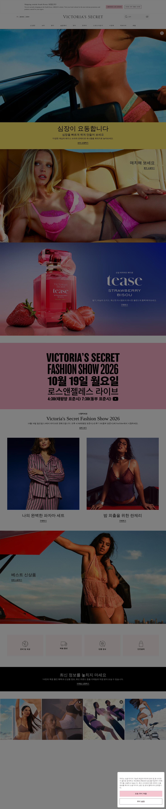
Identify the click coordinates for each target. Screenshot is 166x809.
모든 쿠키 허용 (141, 794)
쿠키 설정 (141, 801)
